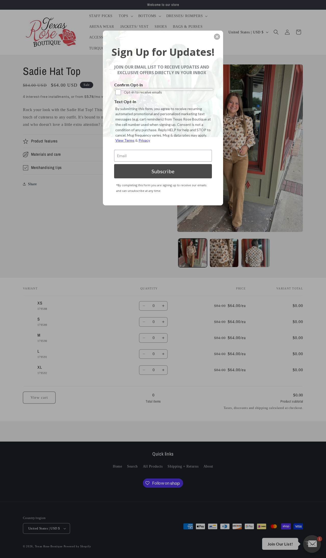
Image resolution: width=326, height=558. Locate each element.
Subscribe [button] (163, 171)
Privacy (144, 140)
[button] (217, 37)
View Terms (124, 140)
